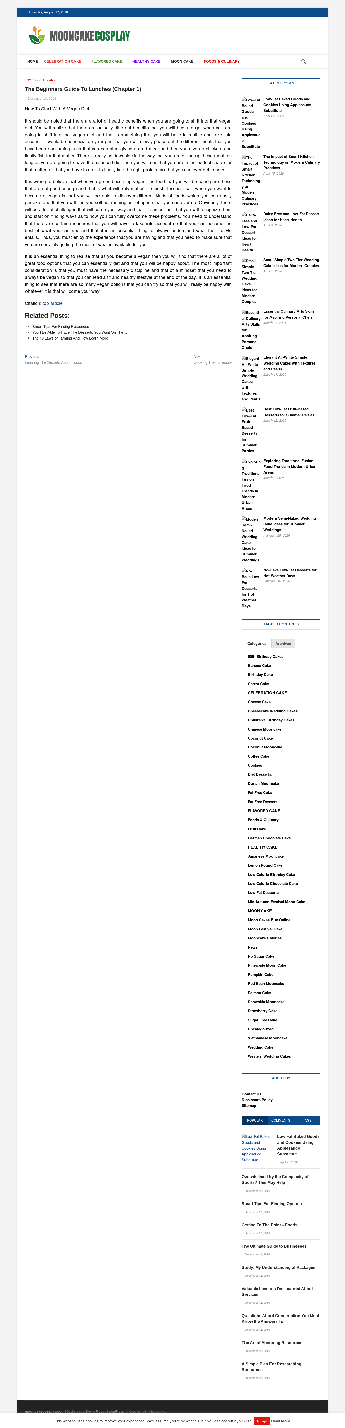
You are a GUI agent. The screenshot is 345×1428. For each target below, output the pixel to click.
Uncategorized (261, 1029)
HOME (32, 61)
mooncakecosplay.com (44, 1411)
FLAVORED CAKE (106, 61)
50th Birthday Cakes (265, 656)
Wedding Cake (260, 1047)
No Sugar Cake (261, 956)
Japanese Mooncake (266, 856)
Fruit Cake (257, 829)
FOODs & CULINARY (222, 61)
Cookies (255, 765)
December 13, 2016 (41, 98)
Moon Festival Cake (265, 929)
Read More (280, 1421)
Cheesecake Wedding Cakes (273, 711)
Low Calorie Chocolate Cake (273, 883)
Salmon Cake (259, 992)
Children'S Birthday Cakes (271, 720)
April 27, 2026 (288, 1162)
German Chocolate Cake (269, 838)
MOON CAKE (182, 61)
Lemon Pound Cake (265, 865)
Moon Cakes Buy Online (269, 920)
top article (53, 303)
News (253, 947)
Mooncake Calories (265, 938)
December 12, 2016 (257, 1191)
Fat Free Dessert (262, 801)
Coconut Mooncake (265, 747)
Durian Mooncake (263, 783)
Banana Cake (259, 665)
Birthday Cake (260, 674)
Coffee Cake (258, 756)
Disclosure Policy (257, 1099)
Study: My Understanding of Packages (278, 1267)
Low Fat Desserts (263, 892)
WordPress (116, 1411)
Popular (255, 1120)
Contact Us (251, 1094)
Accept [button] (262, 1421)
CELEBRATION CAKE (62, 61)
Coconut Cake (260, 738)
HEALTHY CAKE (146, 61)
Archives (283, 643)
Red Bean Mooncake (266, 983)
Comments (280, 1120)
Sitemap (249, 1105)
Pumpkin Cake (260, 974)
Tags (307, 1120)
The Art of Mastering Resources (272, 1343)
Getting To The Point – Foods (270, 1225)
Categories (256, 643)
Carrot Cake (258, 683)
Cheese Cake (259, 702)
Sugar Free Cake (262, 1020)
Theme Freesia (96, 1411)
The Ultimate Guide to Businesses (274, 1246)
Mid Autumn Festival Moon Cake (276, 901)
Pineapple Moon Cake (267, 965)
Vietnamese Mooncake (267, 1038)
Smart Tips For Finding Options (272, 1204)
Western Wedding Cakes (269, 1056)
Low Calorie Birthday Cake (271, 874)
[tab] (256, 643)
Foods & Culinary (40, 80)
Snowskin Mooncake (266, 1001)
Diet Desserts (260, 774)
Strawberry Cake (262, 1010)
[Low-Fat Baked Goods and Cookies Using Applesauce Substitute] (257, 1136)
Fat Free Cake (260, 792)
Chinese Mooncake (264, 729)
